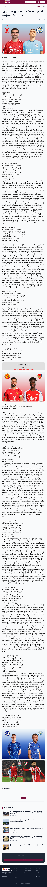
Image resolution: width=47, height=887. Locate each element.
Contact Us (37, 872)
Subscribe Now (23, 860)
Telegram (15, 877)
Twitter (14, 874)
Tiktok (14, 872)
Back (5, 6)
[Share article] (44, 19)
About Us (37, 870)
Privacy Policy (27, 872)
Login (42, 1)
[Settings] (38, 2)
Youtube (15, 870)
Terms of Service (27, 870)
